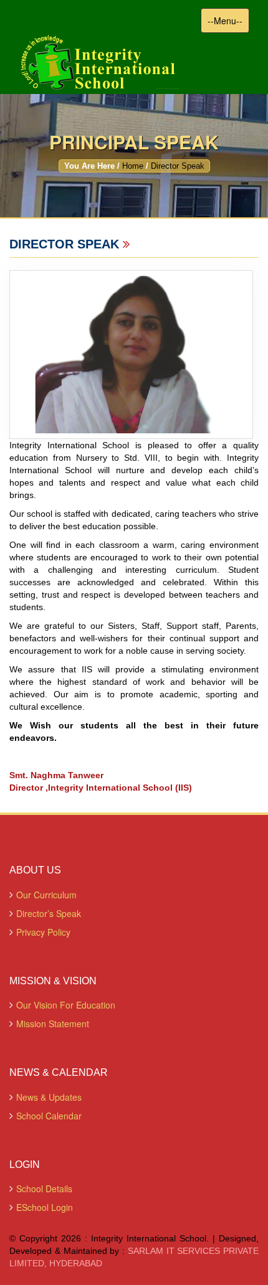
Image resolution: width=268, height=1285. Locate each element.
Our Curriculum (46, 894)
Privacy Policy (43, 932)
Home (132, 166)
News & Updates (49, 1097)
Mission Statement (52, 1023)
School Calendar (49, 1115)
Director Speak (177, 166)
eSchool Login (44, 1207)
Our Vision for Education (65, 1005)
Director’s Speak (48, 913)
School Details (44, 1188)
